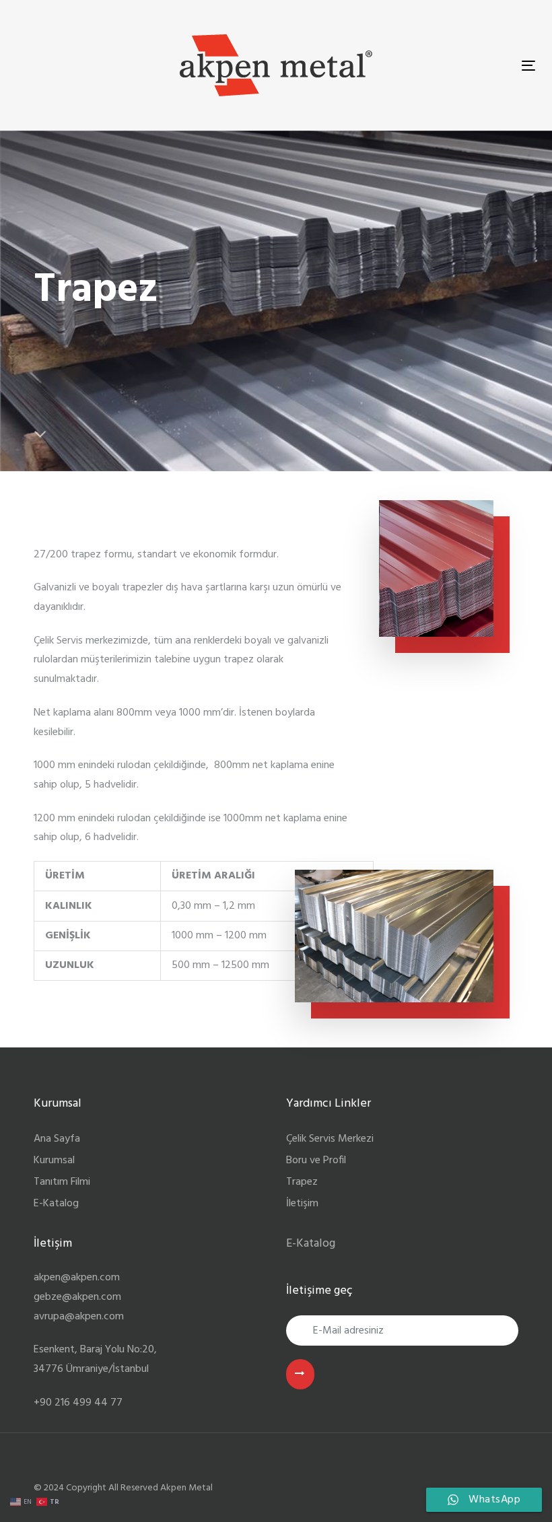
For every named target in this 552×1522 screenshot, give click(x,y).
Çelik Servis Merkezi (330, 1139)
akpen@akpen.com (77, 1277)
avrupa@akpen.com (79, 1316)
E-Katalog (56, 1203)
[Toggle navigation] (528, 66)
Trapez (302, 1182)
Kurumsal (54, 1160)
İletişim (302, 1203)
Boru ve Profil (316, 1160)
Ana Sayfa (57, 1139)
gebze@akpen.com (77, 1297)
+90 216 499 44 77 (78, 1403)
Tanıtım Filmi (62, 1182)
